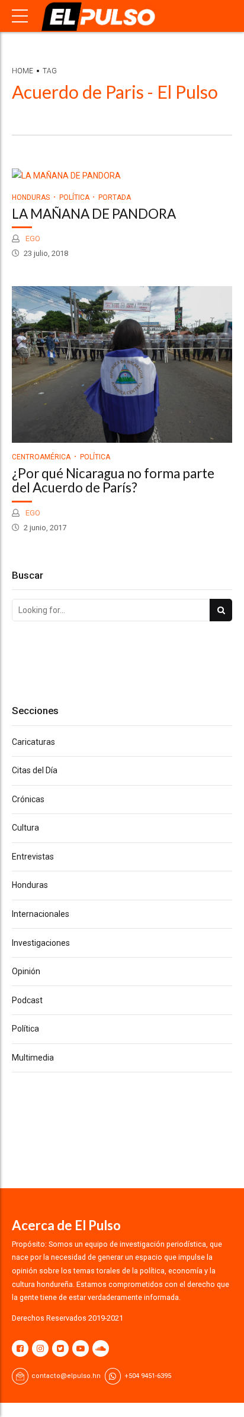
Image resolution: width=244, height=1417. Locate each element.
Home (22, 71)
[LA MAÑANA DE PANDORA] (122, 175)
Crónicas (28, 799)
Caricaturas (33, 742)
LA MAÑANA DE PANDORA (94, 214)
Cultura (25, 827)
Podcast (27, 1000)
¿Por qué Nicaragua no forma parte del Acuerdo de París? (113, 480)
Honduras (31, 197)
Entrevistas (33, 856)
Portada (114, 197)
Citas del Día (34, 770)
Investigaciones (41, 943)
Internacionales (40, 914)
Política (74, 197)
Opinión (26, 971)
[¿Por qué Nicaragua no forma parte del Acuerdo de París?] (122, 364)
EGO (32, 238)
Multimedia (33, 1057)
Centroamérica (41, 457)
